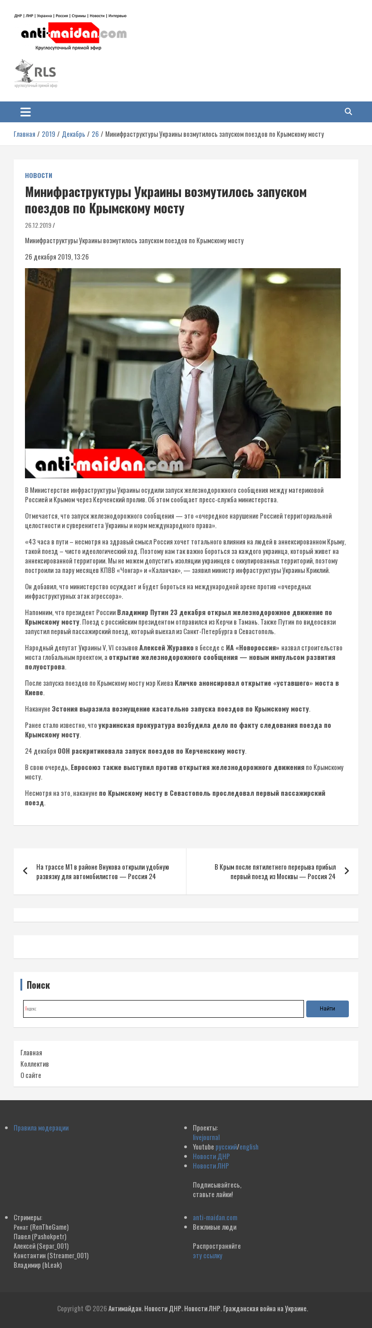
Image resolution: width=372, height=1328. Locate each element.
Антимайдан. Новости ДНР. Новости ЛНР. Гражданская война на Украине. (208, 1308)
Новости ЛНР (211, 1165)
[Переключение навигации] (26, 111)
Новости (38, 175)
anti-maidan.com (215, 1217)
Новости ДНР (211, 1156)
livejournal (206, 1137)
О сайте (30, 1075)
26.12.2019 (38, 225)
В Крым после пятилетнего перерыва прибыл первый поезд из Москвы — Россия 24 (275, 871)
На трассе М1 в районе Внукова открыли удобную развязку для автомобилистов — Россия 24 (102, 871)
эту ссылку (207, 1255)
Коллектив (34, 1063)
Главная (31, 1052)
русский (226, 1146)
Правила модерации (41, 1127)
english (249, 1146)
